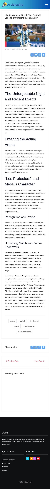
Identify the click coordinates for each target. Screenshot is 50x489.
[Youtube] (38, 458)
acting (12, 321)
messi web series (24, 332)
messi (16, 326)
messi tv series (29, 326)
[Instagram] (34, 458)
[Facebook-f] (27, 458)
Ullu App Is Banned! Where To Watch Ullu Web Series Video (14, 393)
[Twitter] (31, 458)
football (22, 321)
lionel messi (34, 321)
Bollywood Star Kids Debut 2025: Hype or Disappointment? (34, 395)
